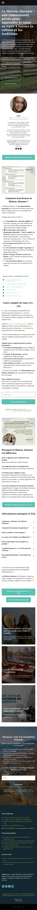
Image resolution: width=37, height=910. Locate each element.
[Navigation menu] (3, 3)
